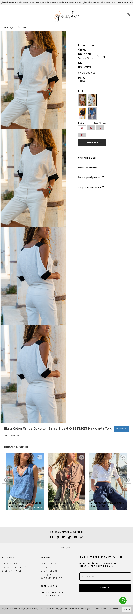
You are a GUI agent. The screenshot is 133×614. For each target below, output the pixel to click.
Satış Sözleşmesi (14, 567)
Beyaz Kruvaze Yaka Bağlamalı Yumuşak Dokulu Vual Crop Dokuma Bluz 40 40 (107, 502)
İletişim (46, 574)
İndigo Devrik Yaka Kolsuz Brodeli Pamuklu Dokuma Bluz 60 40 (25, 502)
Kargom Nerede (51, 578)
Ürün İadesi (49, 571)
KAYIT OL (105, 588)
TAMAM (126, 609)
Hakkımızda (10, 563)
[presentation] (5, 480)
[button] (92, 157)
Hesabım (46, 567)
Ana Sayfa (9, 27)
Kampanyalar (50, 563)
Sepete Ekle (92, 142)
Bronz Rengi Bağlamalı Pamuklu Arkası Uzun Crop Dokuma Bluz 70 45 (66, 502)
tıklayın (115, 608)
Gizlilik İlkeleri (13, 571)
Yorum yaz (121, 428)
